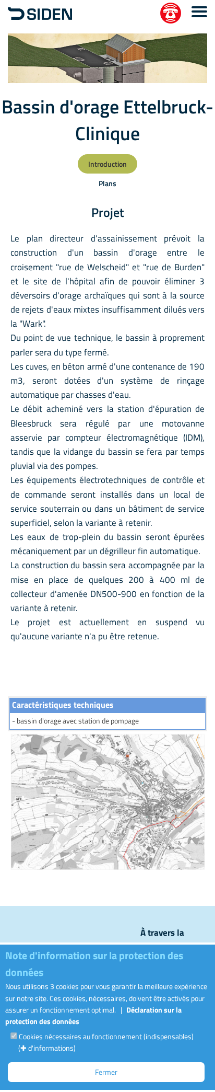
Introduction (107, 163)
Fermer (106, 1071)
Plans (107, 183)
